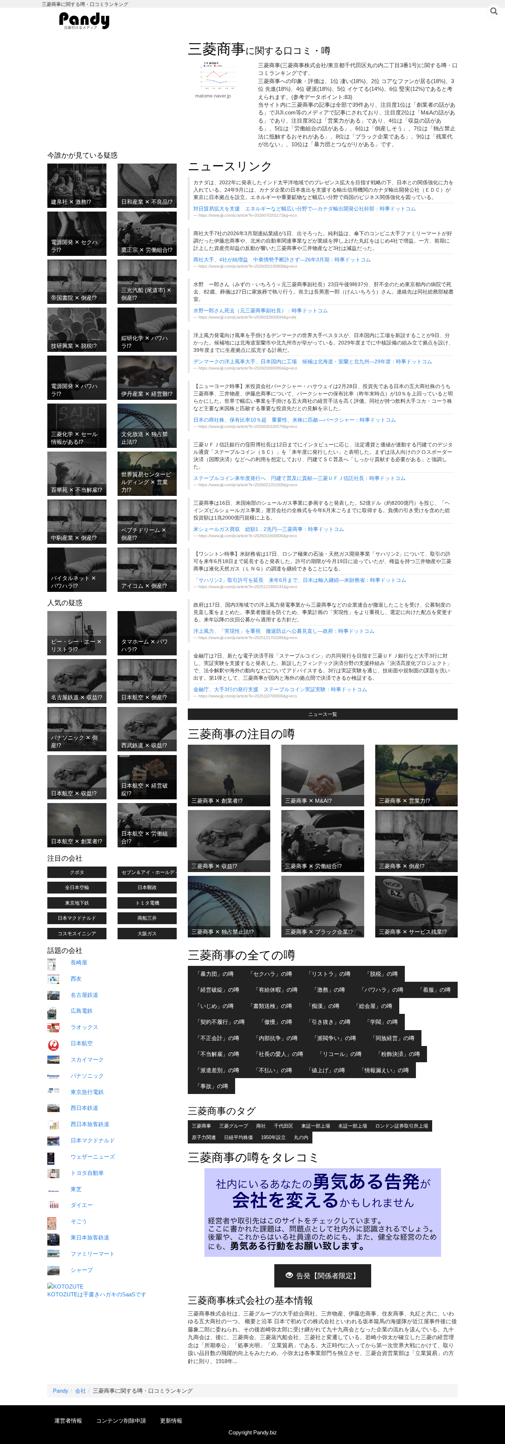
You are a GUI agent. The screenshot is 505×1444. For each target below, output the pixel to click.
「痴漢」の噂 (322, 1006)
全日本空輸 (77, 887)
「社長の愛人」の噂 (278, 1054)
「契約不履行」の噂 (220, 1022)
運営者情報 (68, 1420)
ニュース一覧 (322, 714)
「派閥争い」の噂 (334, 1038)
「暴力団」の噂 (214, 974)
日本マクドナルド (77, 918)
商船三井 (147, 918)
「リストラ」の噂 (328, 974)
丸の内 (301, 1137)
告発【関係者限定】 (328, 1276)
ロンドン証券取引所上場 (401, 1126)
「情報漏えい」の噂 (384, 1070)
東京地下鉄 (77, 903)
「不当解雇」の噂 (217, 1054)
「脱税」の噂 (381, 974)
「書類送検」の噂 (270, 1006)
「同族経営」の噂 (392, 1038)
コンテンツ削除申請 (121, 1420)
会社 (80, 1391)
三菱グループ (233, 1126)
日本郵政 (147, 887)
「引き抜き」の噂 (328, 1022)
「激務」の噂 (328, 990)
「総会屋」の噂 (372, 1006)
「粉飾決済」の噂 (398, 1054)
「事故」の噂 (211, 1086)
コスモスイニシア (77, 933)
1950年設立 (273, 1137)
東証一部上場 (315, 1126)
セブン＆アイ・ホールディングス (149, 872)
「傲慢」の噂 (275, 1022)
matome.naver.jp (213, 96)
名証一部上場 (352, 1126)
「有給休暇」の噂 (275, 990)
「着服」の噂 (434, 990)
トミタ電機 (147, 903)
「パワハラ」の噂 (381, 990)
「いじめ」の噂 (214, 1006)
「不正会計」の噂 (217, 1038)
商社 (261, 1126)
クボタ (77, 872)
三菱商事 (201, 1126)
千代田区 (283, 1126)
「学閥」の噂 (381, 1022)
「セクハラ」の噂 (270, 974)
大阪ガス (147, 933)
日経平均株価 (238, 1137)
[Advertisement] (112, 92)
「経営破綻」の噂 (217, 990)
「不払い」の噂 (272, 1070)
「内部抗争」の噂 (275, 1038)
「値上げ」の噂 (325, 1070)
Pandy (60, 1391)
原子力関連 (204, 1137)
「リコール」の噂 (339, 1054)
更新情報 (171, 1420)
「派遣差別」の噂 (217, 1070)
